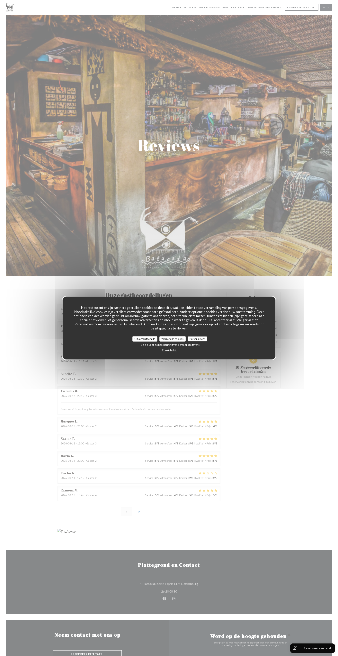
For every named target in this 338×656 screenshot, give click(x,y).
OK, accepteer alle (144, 338)
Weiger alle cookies (172, 338)
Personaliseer (197, 338)
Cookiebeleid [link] (169, 350)
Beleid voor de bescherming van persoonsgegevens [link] (170, 344)
